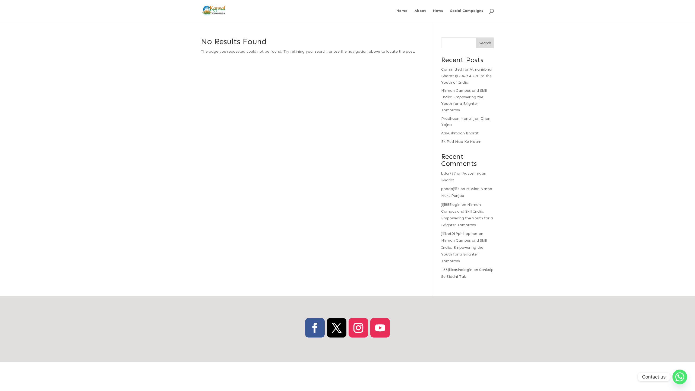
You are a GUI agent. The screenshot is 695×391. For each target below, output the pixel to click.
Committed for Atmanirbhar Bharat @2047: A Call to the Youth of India (467, 76)
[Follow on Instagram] (358, 328)
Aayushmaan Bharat (460, 133)
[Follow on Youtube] (380, 328)
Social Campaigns (466, 11)
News (438, 11)
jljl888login (450, 204)
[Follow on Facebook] (315, 328)
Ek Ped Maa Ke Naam (461, 141)
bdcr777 (448, 173)
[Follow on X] (336, 328)
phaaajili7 (450, 189)
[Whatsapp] (679, 377)
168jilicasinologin (456, 269)
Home (401, 11)
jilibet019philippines (459, 233)
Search (485, 43)
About (420, 11)
